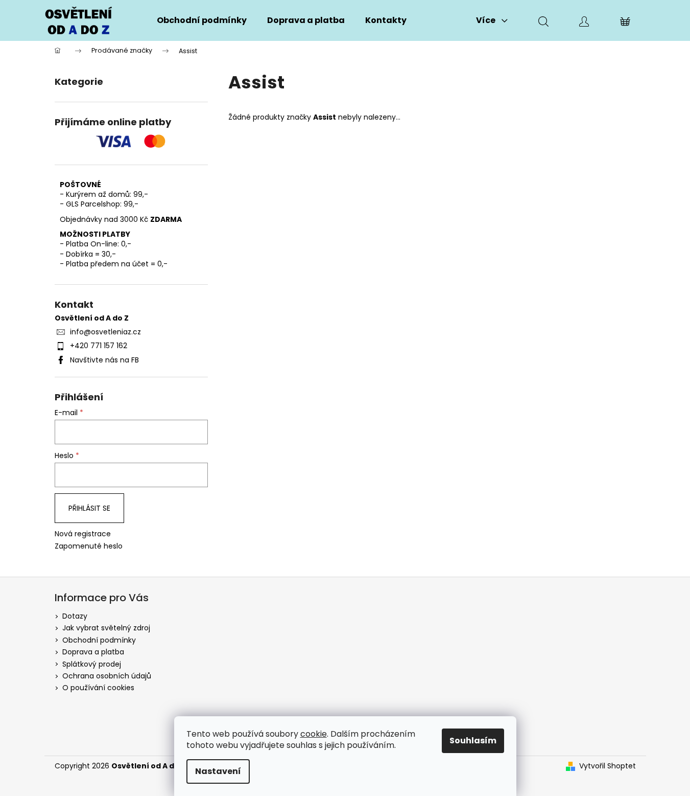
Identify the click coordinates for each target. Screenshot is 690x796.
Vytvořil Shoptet (607, 766)
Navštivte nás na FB (104, 360)
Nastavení (218, 771)
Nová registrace (83, 534)
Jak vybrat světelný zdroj (106, 628)
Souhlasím (472, 740)
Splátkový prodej (91, 664)
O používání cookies (98, 688)
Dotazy (74, 616)
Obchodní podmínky (99, 640)
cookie (313, 734)
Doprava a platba (93, 652)
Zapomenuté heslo (89, 546)
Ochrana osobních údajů (106, 676)
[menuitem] (202, 20)
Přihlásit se (89, 508)
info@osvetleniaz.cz (105, 332)
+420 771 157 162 (98, 345)
